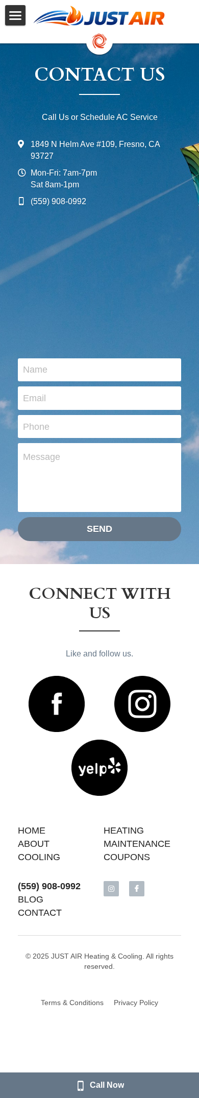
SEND (99, 529)
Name (35, 369)
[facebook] (136, 888)
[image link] (99, 16)
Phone (36, 426)
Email (34, 398)
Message (41, 457)
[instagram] (111, 888)
